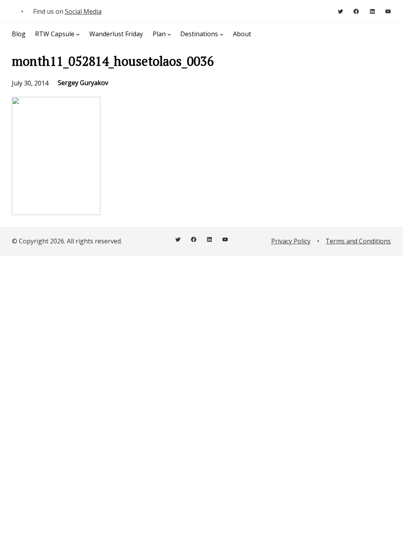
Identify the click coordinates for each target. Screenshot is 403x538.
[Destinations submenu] (222, 34)
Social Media (83, 11)
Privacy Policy (291, 241)
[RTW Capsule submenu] (78, 34)
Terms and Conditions (358, 241)
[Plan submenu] (169, 34)
